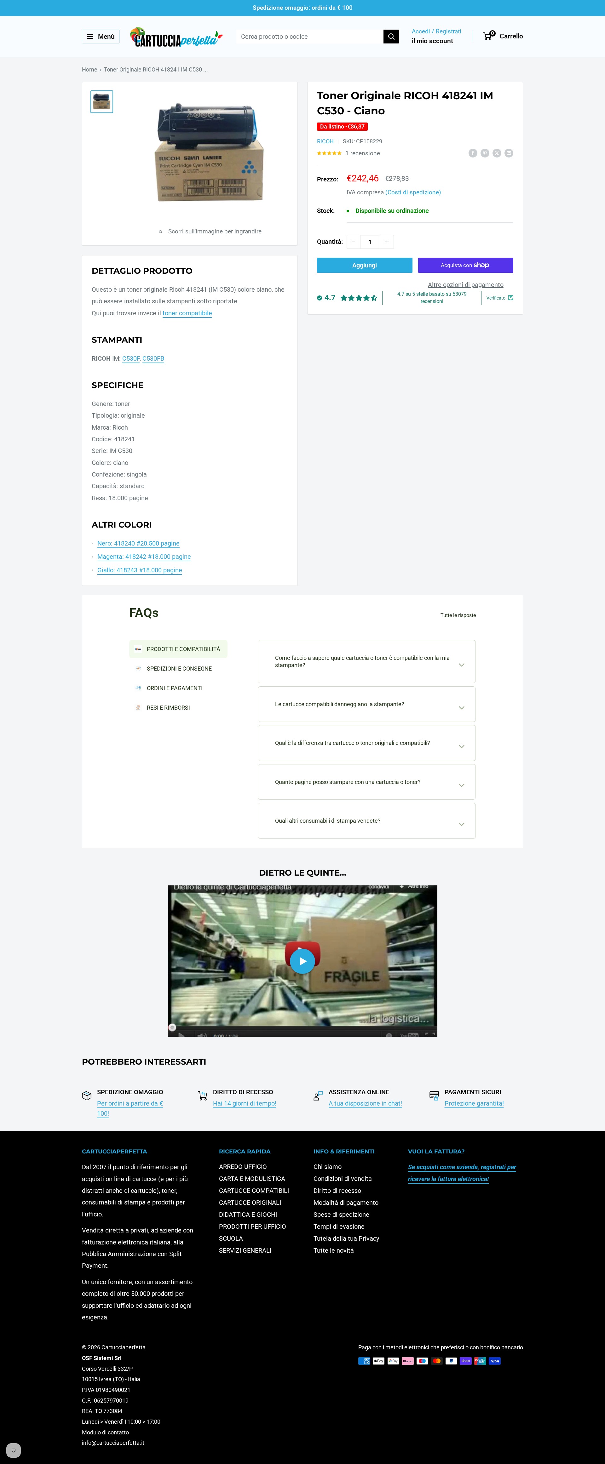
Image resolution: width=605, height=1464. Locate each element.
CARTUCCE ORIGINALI (250, 1202)
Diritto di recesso (337, 1190)
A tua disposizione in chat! (365, 1103)
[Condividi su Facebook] (473, 152)
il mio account (432, 41)
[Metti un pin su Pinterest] (485, 152)
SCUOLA (231, 1238)
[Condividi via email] (508, 152)
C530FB (153, 358)
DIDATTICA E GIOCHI (248, 1214)
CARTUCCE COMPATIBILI (254, 1190)
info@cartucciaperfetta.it (113, 1442)
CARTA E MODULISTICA (252, 1178)
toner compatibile (187, 313)
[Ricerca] (391, 36)
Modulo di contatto (105, 1432)
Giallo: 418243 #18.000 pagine (139, 570)
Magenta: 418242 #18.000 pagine (144, 556)
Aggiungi (364, 265)
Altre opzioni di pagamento (466, 285)
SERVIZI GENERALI (245, 1250)
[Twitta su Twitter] (497, 152)
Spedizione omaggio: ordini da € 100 (303, 7)
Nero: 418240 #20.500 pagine (138, 543)
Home (89, 69)
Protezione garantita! (474, 1103)
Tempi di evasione (339, 1226)
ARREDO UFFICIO (243, 1166)
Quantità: (330, 241)
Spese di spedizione (341, 1214)
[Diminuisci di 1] (353, 242)
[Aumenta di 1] (387, 242)
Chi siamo (328, 1166)
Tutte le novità (334, 1250)
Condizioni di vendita (343, 1178)
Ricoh (325, 141)
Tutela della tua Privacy (346, 1238)
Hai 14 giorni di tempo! (244, 1103)
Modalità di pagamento (346, 1202)
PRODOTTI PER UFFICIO (252, 1226)
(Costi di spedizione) (413, 192)
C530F (131, 358)
